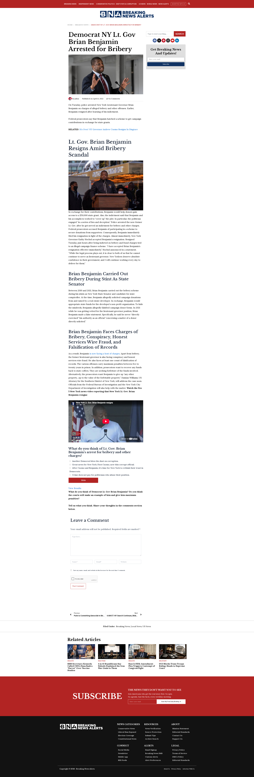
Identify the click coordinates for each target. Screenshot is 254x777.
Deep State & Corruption (126, 4)
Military (162, 661)
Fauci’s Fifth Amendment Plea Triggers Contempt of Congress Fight (141, 666)
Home (70, 25)
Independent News (86, 4)
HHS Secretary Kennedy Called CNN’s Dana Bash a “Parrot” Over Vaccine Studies (79, 667)
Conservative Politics (105, 4)
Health (70, 661)
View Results (74, 488)
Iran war (101, 661)
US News (142, 4)
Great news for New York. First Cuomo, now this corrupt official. (103, 464)
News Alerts (163, 4)
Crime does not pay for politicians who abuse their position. (101, 475)
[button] (178, 4)
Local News (136, 626)
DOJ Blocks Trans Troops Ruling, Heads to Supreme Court (172, 666)
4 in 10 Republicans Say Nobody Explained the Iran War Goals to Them (111, 666)
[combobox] (159, 34)
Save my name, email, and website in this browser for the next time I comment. (99, 570)
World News (152, 4)
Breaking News (70, 4)
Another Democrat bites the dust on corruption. (95, 461)
